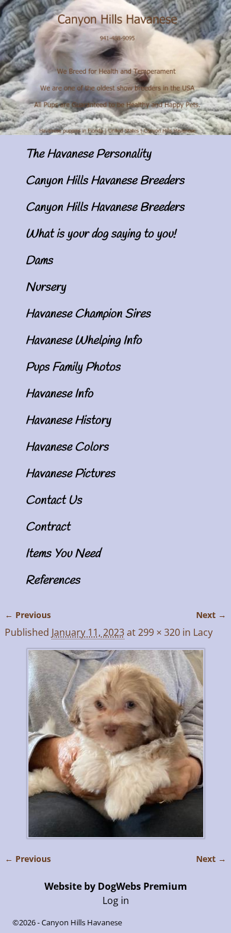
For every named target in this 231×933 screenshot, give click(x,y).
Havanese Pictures (70, 474)
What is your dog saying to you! (100, 234)
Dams (39, 261)
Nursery (45, 287)
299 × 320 (159, 632)
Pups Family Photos (72, 367)
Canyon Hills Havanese (81, 922)
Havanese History (68, 421)
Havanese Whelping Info (83, 341)
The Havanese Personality (88, 154)
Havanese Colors (66, 447)
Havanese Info (59, 394)
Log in (115, 900)
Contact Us (53, 501)
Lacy (203, 632)
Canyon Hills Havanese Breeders (104, 181)
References (52, 580)
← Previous (28, 614)
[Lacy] (115, 743)
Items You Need (62, 554)
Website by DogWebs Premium (115, 886)
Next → (211, 614)
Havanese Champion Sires (87, 314)
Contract (47, 527)
